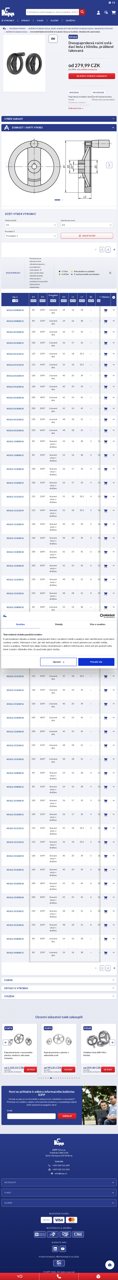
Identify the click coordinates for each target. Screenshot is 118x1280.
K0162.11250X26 (15, 593)
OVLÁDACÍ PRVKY (17, 29)
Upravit (57, 662)
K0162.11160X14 (15, 524)
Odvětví (70, 21)
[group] (19, 1049)
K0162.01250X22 (15, 419)
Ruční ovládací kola (16, 32)
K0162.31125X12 (15, 828)
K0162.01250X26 (15, 430)
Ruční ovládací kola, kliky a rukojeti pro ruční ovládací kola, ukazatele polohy (70, 29)
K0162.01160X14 (15, 376)
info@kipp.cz (60, 1173)
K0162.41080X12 (15, 953)
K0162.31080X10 (15, 773)
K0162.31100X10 (15, 801)
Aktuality (10, 1182)
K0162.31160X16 (15, 870)
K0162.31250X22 (15, 911)
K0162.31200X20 (15, 897)
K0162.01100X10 (15, 332)
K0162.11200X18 (15, 552)
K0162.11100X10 (15, 469)
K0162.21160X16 (15, 704)
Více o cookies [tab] (97, 624)
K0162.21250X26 (15, 759)
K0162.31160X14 (15, 856)
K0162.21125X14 (15, 676)
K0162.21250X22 (15, 745)
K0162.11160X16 (15, 538)
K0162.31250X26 (15, 925)
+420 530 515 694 (61, 1169)
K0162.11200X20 (15, 566)
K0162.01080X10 (15, 310)
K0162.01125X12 (15, 354)
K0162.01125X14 (15, 365)
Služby (8, 1203)
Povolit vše (96, 662)
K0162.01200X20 (15, 408)
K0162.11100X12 (15, 483)
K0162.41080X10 (15, 939)
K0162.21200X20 (15, 731)
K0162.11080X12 (15, 455)
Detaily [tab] (59, 624)
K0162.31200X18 (15, 883)
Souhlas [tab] (20, 624)
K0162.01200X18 (15, 398)
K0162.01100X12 (15, 343)
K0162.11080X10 (15, 441)
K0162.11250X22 (15, 579)
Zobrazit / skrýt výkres (27, 127)
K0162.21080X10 (15, 607)
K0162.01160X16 (15, 387)
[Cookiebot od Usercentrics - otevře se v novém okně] (102, 616)
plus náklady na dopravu (87, 69)
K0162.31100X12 (15, 814)
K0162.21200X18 (15, 718)
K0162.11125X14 (15, 510)
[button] (38, 1078)
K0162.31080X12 (15, 787)
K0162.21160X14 (15, 690)
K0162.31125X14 (15, 842)
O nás (40, 21)
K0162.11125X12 (15, 497)
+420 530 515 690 (61, 1165)
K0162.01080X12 (15, 321)
